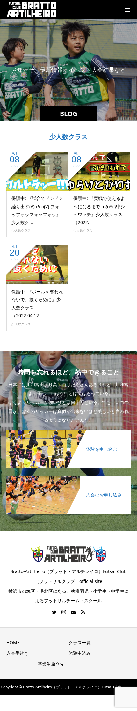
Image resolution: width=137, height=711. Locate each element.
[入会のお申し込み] (68, 476)
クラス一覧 (79, 642)
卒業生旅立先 (51, 664)
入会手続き (17, 653)
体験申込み (79, 653)
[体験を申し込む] (68, 430)
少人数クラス (21, 230)
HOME (13, 642)
